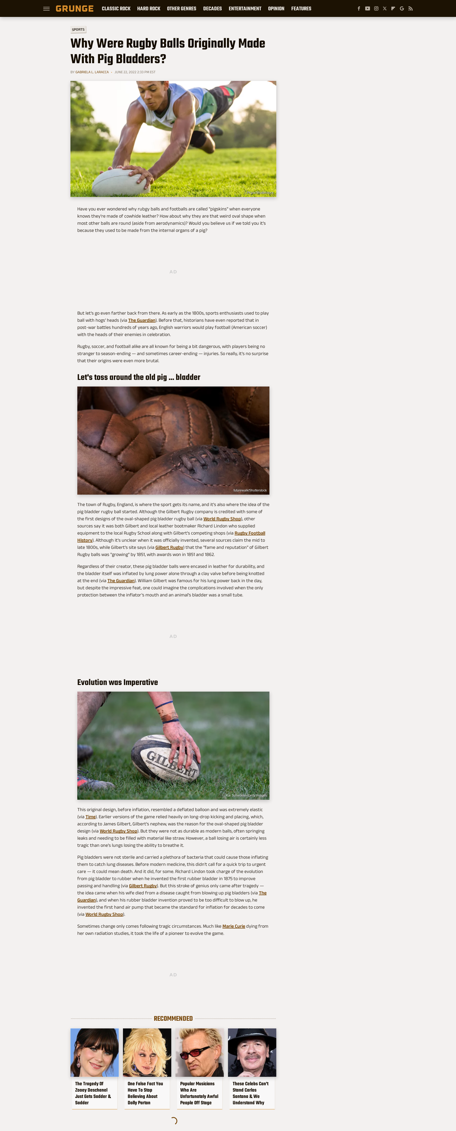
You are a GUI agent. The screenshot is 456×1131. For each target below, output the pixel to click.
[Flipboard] (393, 8)
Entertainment (245, 8)
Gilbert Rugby (169, 547)
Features (301, 8)
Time (91, 816)
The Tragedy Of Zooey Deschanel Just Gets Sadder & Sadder (93, 1093)
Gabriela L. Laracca (92, 72)
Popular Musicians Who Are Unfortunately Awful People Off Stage (199, 1093)
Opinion (276, 8)
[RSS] (410, 8)
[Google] (402, 8)
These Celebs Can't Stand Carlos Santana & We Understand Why (250, 1093)
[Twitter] (385, 8)
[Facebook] (359, 8)
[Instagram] (376, 8)
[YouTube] (367, 8)
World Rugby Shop (222, 518)
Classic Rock (116, 8)
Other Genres (181, 8)
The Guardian (141, 320)
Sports (78, 29)
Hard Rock (148, 8)
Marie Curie (233, 926)
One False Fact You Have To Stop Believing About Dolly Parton (145, 1093)
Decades (212, 8)
